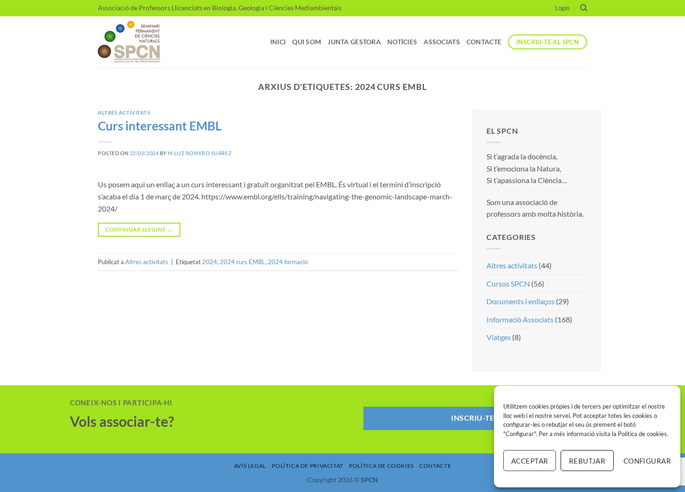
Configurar (647, 461)
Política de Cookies (381, 465)
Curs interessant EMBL (159, 126)
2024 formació (288, 262)
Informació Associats (520, 319)
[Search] (583, 7)
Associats (442, 42)
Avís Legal (250, 465)
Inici (278, 42)
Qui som (306, 42)
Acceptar (529, 461)
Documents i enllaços (520, 301)
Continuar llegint (138, 229)
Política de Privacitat (307, 465)
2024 (209, 262)
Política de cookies (642, 433)
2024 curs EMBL (242, 262)
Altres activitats (124, 112)
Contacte (483, 42)
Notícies (402, 42)
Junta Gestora (354, 42)
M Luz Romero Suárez (200, 153)
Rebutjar (587, 461)
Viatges (498, 337)
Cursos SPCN (508, 283)
